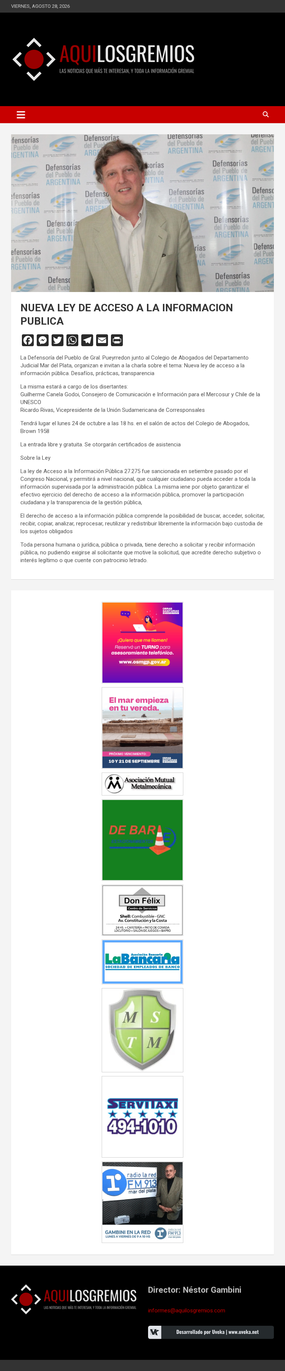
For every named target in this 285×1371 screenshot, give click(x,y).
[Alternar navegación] (21, 114)
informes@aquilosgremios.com (186, 1310)
